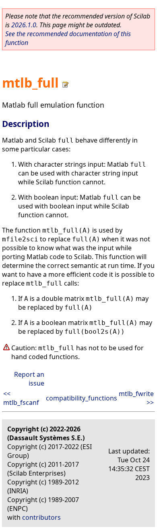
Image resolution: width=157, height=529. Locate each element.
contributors (41, 517)
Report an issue (29, 379)
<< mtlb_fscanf (21, 398)
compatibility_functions (81, 398)
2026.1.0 (23, 24)
